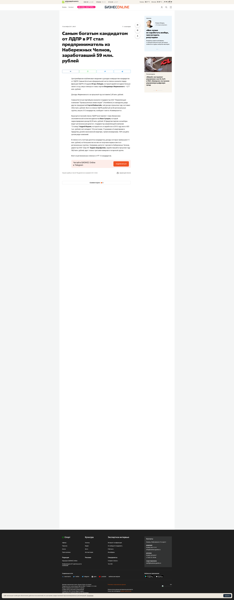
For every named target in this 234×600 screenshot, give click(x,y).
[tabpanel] (158, 32)
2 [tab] (154, 90)
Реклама (88, 557)
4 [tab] (156, 90)
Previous (147, 49)
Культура (89, 537)
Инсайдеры (111, 552)
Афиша (64, 542)
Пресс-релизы (66, 552)
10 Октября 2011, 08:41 (69, 26)
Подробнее (90, 595)
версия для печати (125, 173)
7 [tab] (159, 90)
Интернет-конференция (115, 542)
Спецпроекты (112, 557)
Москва (153, 2)
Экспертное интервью (118, 537)
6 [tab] (158, 90)
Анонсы (87, 542)
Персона (64, 546)
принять (227, 595)
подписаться (121, 164)
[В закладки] (137, 30)
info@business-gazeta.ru (153, 549)
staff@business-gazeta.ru (153, 563)
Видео (87, 546)
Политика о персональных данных (117, 584)
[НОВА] (86, 7)
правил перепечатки (126, 591)
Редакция (65, 557)
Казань (142, 2)
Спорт (67, 537)
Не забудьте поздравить (115, 546)
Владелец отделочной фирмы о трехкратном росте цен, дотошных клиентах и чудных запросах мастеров (157, 42)
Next (170, 49)
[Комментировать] (137, 25)
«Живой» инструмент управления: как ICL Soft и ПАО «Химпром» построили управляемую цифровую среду (157, 81)
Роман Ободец (159, 23)
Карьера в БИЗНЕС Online (69, 560)
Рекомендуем (150, 74)
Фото (86, 549)
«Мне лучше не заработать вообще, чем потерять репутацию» (157, 34)
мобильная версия (114, 576)
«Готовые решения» (161, 25)
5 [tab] (157, 90)
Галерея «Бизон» (113, 560)
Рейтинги (110, 549)
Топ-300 (110, 564)
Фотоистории (89, 552)
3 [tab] (155, 90)
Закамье (71, 7)
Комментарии (96, 183)
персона (148, 18)
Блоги (64, 549)
